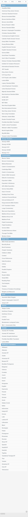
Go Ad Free (3, 513)
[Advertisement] (14, 494)
